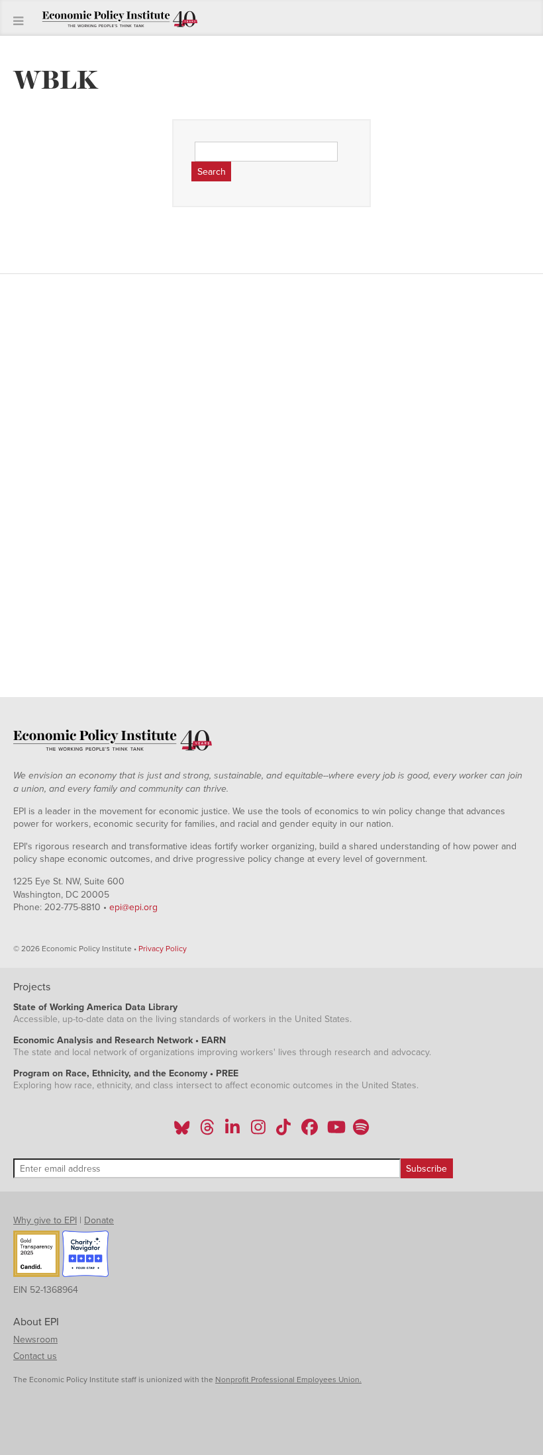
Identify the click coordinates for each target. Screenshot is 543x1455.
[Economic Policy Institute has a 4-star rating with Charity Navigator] (85, 1256)
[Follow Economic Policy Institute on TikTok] (283, 1131)
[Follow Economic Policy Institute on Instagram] (258, 1131)
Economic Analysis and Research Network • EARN (119, 1040)
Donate (99, 1220)
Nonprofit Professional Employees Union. (288, 1379)
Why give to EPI (45, 1220)
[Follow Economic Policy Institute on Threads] (208, 1131)
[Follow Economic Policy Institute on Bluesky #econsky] (181, 1131)
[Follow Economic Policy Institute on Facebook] (309, 1131)
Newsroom (35, 1339)
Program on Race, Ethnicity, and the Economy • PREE (125, 1073)
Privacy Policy (162, 948)
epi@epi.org (133, 907)
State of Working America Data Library (95, 1007)
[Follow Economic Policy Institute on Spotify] (360, 1131)
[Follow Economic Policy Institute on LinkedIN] (232, 1131)
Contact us (35, 1356)
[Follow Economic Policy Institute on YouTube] (334, 1131)
